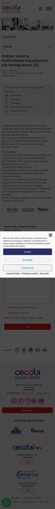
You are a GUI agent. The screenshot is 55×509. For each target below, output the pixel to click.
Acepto (27, 251)
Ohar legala (44, 273)
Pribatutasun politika (30, 273)
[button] (50, 235)
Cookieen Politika (13, 273)
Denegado (27, 259)
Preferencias (27, 268)
